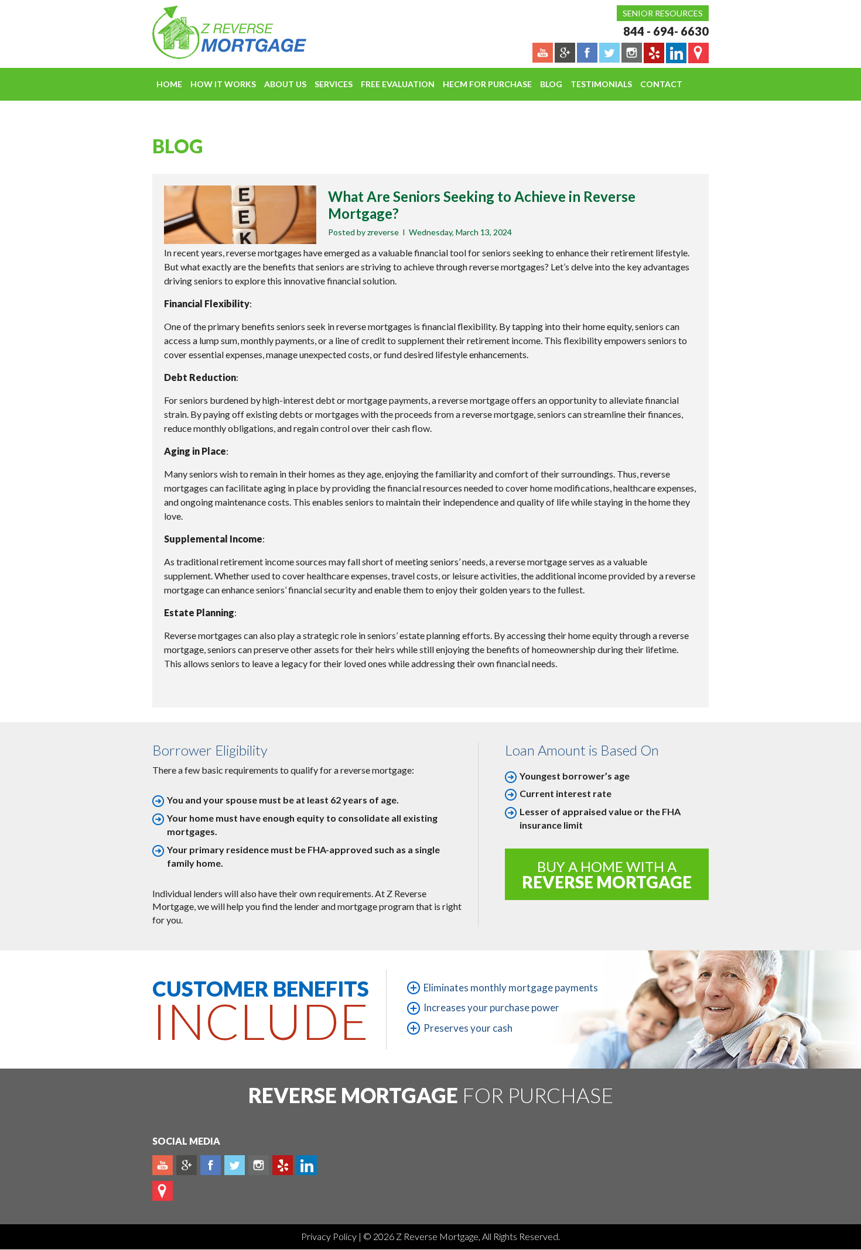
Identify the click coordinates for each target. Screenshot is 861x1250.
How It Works (223, 84)
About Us (285, 84)
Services (334, 84)
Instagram (258, 1165)
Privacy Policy (329, 1236)
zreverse (383, 232)
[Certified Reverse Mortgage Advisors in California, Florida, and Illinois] (216, 32)
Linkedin (306, 1165)
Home (169, 84)
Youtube (162, 1165)
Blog (551, 84)
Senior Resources (663, 13)
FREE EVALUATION (398, 84)
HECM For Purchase (487, 84)
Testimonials (601, 84)
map (162, 1191)
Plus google (186, 1165)
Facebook (210, 1165)
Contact (661, 84)
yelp (282, 1165)
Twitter (234, 1165)
